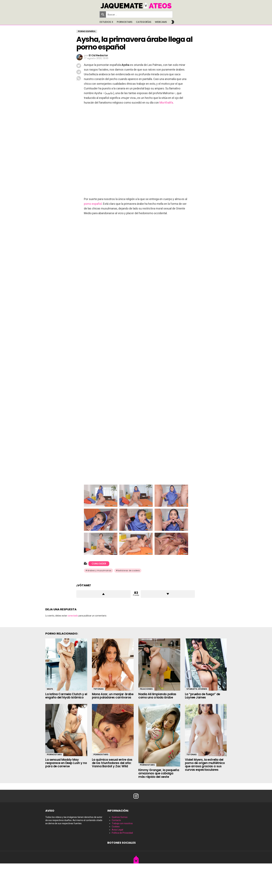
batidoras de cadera (129, 570)
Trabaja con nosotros (122, 823)
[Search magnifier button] (103, 14)
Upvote (103, 594)
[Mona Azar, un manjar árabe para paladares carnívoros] (113, 664)
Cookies (116, 826)
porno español (93, 203)
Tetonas (99, 688)
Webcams (161, 22)
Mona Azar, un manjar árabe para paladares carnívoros (112, 696)
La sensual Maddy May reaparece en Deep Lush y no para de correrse (66, 763)
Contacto (116, 820)
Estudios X (106, 22)
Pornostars (124, 22)
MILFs (50, 688)
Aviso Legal (117, 829)
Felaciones (146, 688)
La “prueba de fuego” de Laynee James (202, 696)
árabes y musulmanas (99, 570)
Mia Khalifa (166, 102)
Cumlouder (99, 563)
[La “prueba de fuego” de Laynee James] (206, 664)
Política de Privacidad (122, 833)
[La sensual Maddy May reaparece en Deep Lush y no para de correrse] (66, 730)
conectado (73, 615)
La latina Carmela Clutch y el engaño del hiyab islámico (66, 696)
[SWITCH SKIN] (173, 22)
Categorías (143, 22)
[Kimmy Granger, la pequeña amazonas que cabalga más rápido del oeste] (159, 735)
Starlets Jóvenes (197, 688)
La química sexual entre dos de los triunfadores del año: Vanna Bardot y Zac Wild (112, 763)
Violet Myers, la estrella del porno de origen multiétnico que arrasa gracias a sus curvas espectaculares (205, 765)
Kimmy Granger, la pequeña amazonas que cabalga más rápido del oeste (158, 773)
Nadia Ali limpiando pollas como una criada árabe (157, 696)
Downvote (168, 594)
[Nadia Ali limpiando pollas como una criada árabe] (159, 664)
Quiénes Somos (120, 817)
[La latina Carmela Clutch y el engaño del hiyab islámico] (66, 664)
